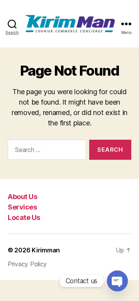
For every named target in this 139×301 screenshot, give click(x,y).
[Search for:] (45, 151)
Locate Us (24, 217)
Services (22, 207)
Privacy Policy (27, 264)
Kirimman (46, 250)
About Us (22, 197)
